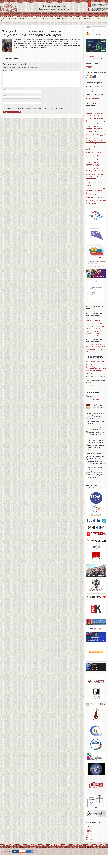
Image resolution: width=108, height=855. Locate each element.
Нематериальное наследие (54, 18)
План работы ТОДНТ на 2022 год (96, 121)
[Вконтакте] (88, 76)
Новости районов (38, 18)
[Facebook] (95, 76)
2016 (88, 837)
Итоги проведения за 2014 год (95, 364)
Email (5, 95)
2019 (88, 832)
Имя (4, 89)
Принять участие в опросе (93, 98)
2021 (88, 828)
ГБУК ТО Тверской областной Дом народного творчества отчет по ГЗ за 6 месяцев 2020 (96, 176)
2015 (88, 839)
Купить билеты (95, 34)
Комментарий (8, 70)
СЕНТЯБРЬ (96, 399)
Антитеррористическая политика (89, 18)
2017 (88, 835)
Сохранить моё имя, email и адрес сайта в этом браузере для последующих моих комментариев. (33, 108)
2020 (88, 830)
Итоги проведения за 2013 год (95, 361)
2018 (88, 833)
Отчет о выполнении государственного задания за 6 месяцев (94, 148)
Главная (3, 18)
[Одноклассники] (91, 76)
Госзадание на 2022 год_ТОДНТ (95, 118)
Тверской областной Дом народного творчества (96, 852)
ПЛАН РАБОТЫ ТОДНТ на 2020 (95, 197)
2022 (88, 826)
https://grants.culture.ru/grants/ (96, 266)
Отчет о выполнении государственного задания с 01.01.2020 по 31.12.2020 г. (93, 164)
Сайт (4, 101)
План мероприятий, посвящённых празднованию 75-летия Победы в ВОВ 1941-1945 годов (96, 201)
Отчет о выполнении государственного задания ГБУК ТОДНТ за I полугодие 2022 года (94, 113)
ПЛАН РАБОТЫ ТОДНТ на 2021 (95, 152)
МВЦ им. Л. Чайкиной (71, 18)
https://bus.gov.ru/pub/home (96, 258)
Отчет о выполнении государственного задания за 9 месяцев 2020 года (94, 170)
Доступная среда (6, 21)
